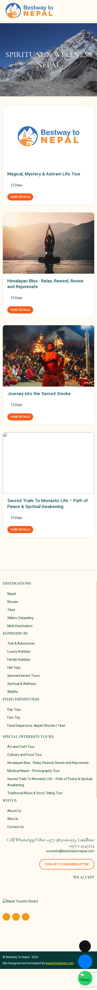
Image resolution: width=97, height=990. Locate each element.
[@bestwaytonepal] (85, 978)
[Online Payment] (85, 961)
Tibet (11, 610)
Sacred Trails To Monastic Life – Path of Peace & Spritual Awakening (49, 782)
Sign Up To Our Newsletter (67, 864)
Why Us (12, 819)
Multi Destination (19, 626)
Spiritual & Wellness (21, 684)
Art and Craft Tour (21, 747)
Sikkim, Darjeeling (20, 618)
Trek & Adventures (21, 643)
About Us (14, 811)
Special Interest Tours (23, 676)
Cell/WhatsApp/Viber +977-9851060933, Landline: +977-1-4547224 (50, 842)
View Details (20, 197)
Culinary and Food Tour (24, 755)
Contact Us (15, 827)
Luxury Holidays (19, 651)
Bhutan (12, 602)
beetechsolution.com (60, 963)
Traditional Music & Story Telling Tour (35, 793)
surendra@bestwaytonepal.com (70, 851)
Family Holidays (18, 659)
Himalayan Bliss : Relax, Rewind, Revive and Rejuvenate (48, 763)
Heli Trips (14, 667)
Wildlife (12, 692)
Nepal (11, 594)
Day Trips (14, 709)
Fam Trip (13, 717)
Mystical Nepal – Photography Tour (33, 771)
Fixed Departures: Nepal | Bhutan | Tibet (36, 725)
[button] (78, 9)
